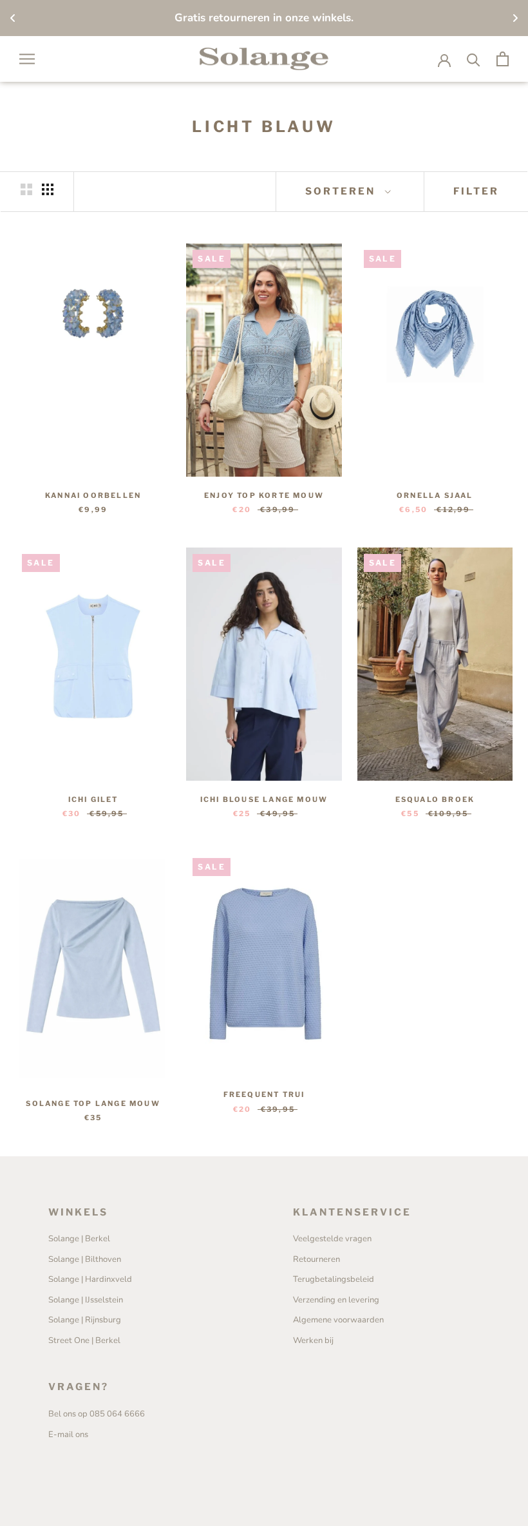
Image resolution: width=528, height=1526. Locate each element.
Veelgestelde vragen (332, 1239)
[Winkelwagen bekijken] (502, 59)
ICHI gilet (93, 799)
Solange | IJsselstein (85, 1300)
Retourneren (316, 1259)
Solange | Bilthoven (84, 1259)
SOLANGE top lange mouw (93, 1103)
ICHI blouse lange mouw (264, 799)
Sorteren (342, 191)
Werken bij (313, 1340)
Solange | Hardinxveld (90, 1279)
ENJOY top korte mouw (264, 495)
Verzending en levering (336, 1300)
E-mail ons (68, 1434)
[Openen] (27, 58)
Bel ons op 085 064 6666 (96, 1414)
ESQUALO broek (435, 799)
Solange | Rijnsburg (84, 1320)
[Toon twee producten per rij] (26, 189)
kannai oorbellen (93, 495)
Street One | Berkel (84, 1340)
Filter (476, 191)
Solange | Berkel (79, 1239)
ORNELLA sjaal (435, 495)
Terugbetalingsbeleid (333, 1279)
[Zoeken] (473, 59)
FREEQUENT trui (264, 1094)
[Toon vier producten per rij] (47, 189)
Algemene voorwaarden (338, 1320)
